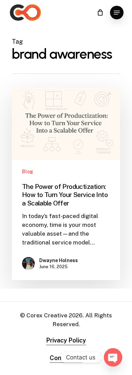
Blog (27, 171)
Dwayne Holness (58, 260)
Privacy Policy (66, 340)
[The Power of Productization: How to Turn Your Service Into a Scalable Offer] (66, 183)
